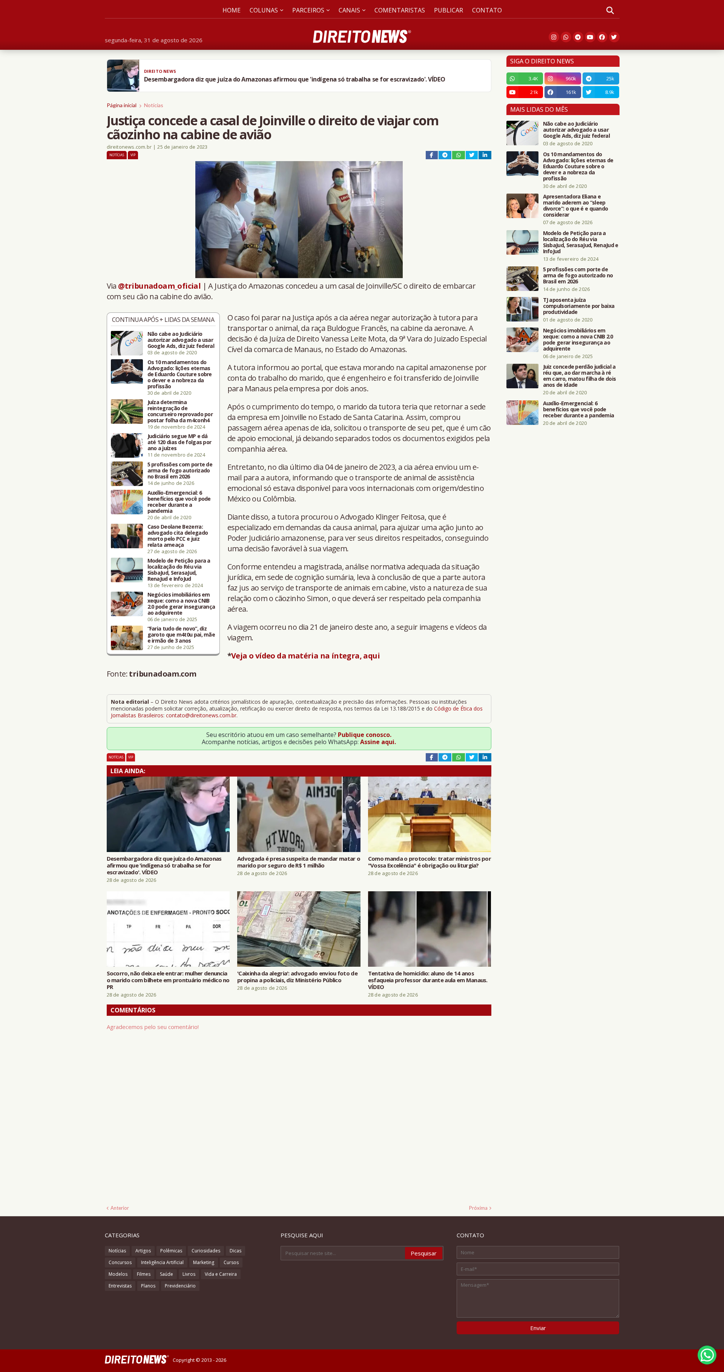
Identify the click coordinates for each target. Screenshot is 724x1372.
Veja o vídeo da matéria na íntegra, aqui (305, 656)
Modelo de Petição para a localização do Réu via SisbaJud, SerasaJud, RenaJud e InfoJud (178, 570)
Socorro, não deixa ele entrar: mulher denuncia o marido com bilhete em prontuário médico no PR (168, 980)
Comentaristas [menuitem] (399, 10)
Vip (132, 154)
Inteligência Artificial (162, 1262)
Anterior (119, 1208)
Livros (189, 1274)
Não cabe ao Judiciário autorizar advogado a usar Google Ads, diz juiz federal (180, 340)
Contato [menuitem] (487, 10)
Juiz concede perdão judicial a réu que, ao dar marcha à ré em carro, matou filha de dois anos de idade (579, 376)
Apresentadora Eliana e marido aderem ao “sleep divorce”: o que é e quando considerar (575, 206)
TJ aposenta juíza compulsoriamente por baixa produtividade (579, 306)
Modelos (118, 1274)
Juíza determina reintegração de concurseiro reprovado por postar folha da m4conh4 (180, 411)
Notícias (153, 105)
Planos (148, 1286)
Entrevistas (120, 1286)
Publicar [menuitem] (448, 10)
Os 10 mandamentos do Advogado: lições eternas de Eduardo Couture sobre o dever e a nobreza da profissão (179, 374)
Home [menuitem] (231, 10)
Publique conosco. (364, 735)
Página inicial (122, 105)
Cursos (231, 1262)
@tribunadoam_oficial (159, 286)
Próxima (478, 1208)
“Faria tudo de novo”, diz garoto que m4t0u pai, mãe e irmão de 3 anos (181, 635)
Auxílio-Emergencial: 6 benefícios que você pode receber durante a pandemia (179, 502)
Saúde (166, 1274)
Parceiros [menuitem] (308, 10)
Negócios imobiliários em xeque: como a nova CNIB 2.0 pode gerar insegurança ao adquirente (181, 604)
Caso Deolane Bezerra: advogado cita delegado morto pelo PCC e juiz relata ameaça (177, 536)
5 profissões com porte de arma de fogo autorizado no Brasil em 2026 (180, 470)
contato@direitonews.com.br (201, 715)
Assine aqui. (378, 742)
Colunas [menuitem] (264, 10)
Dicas (235, 1250)
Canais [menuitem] (349, 10)
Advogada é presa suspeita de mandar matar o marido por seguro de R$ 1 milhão (298, 862)
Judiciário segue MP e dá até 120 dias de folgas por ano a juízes (179, 442)
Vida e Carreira (221, 1274)
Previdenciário (180, 1286)
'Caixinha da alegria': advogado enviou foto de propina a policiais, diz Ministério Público (297, 976)
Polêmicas (171, 1250)
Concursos (120, 1262)
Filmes (143, 1274)
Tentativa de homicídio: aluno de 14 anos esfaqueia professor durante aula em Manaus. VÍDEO (428, 980)
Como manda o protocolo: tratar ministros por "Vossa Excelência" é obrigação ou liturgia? (429, 862)
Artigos (143, 1250)
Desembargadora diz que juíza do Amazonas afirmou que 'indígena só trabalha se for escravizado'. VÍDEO (164, 865)
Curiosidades (206, 1250)
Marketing (203, 1262)
